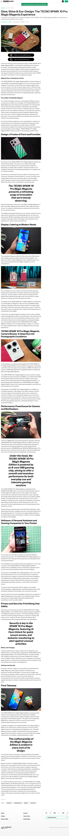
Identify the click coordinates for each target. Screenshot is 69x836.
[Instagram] (50, 813)
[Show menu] (1, 1)
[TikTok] (67, 813)
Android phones (9, 7)
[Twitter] (59, 813)
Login (66, 1)
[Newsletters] (63, 813)
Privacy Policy (4, 819)
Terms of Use (26, 816)
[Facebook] (46, 813)
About (2, 813)
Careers (3, 816)
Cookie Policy (26, 819)
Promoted (3, 799)
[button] (34, 1)
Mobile (2, 7)
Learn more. (46, 6)
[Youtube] (55, 813)
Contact (25, 813)
